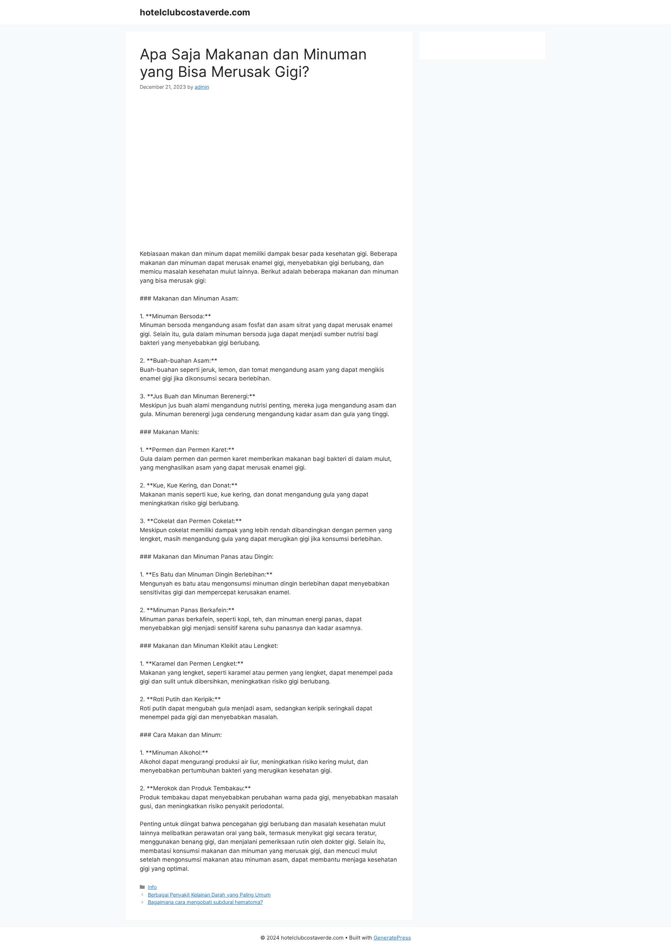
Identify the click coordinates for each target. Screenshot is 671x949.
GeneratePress (392, 937)
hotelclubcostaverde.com (195, 12)
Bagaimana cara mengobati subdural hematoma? (205, 902)
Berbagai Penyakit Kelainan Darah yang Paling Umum (209, 895)
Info (152, 887)
